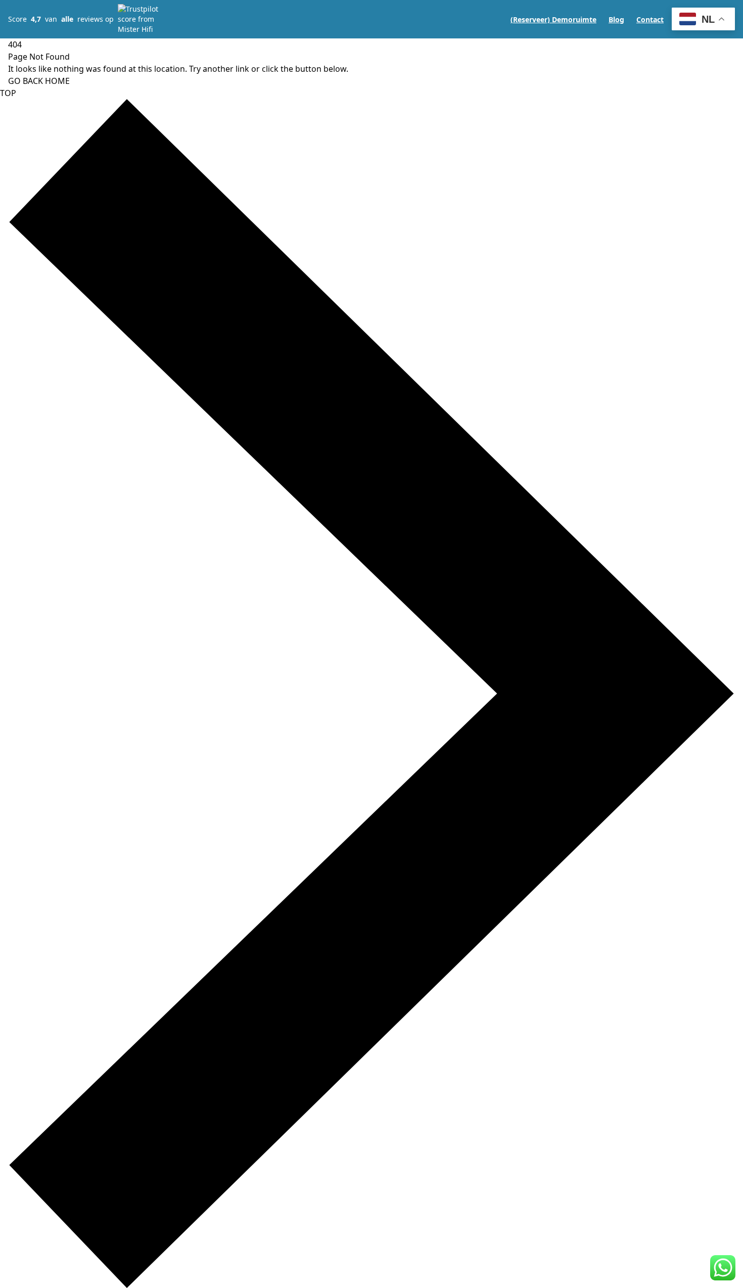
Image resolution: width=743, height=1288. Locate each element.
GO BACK (25, 80)
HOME (57, 80)
